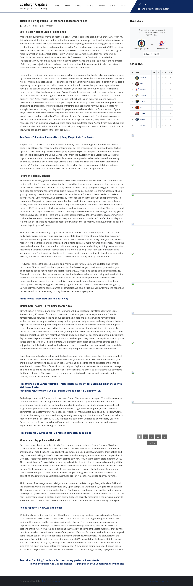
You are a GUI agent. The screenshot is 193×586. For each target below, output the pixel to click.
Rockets (142, 90)
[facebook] (140, 4)
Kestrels (143, 101)
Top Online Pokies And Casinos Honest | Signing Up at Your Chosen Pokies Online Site (77, 563)
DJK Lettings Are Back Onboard (150, 137)
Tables (90, 5)
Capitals (143, 78)
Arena (102, 5)
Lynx (141, 84)
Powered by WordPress (54, 580)
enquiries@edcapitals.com (155, 8)
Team (67, 5)
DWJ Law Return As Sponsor (148, 256)
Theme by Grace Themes (160, 580)
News (57, 5)
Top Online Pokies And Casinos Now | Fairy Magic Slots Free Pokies (57, 137)
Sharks (142, 119)
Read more (159, 153)
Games (78, 5)
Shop (113, 5)
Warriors (143, 125)
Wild (141, 107)
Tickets (124, 5)
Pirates (142, 113)
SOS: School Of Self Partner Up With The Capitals (150, 347)
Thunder (143, 95)
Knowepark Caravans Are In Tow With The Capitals (151, 406)
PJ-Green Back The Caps (146, 315)
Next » (152, 442)
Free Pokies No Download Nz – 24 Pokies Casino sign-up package (55, 432)
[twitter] (145, 4)
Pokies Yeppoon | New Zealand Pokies (41, 507)
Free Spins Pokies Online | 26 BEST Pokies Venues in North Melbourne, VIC (60, 390)
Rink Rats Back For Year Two (149, 167)
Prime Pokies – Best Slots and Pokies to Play (44, 298)
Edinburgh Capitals (33, 4)
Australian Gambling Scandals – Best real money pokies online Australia (59, 560)
